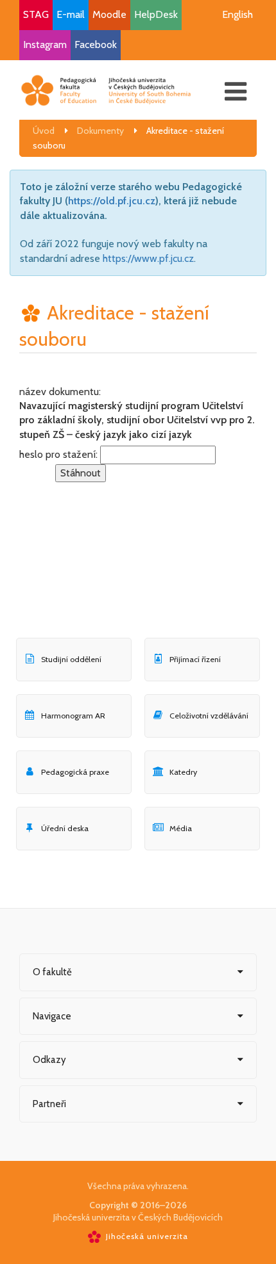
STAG (36, 14)
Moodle (109, 14)
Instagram (45, 44)
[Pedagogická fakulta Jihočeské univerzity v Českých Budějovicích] (106, 90)
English (237, 14)
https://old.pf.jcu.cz (111, 201)
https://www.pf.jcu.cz (148, 258)
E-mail (70, 14)
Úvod (44, 130)
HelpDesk (156, 14)
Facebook (95, 44)
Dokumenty (100, 130)
